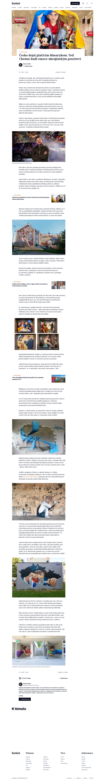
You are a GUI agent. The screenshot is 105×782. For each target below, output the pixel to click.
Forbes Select (88, 7)
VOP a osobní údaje (86, 767)
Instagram (78, 778)
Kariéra (83, 763)
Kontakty (84, 765)
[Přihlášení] (83, 3)
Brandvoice (46, 769)
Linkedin (21, 695)
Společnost (26, 7)
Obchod (62, 759)
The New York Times (30, 477)
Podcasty (68, 7)
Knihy (62, 761)
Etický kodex (85, 769)
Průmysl (20, 7)
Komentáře (46, 759)
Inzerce (83, 761)
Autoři (62, 757)
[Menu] (91, 3)
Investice (14, 7)
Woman (62, 7)
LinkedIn (85, 778)
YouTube (91, 778)
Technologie (34, 7)
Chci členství (75, 3)
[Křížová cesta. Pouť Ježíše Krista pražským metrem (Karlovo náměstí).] (48, 342)
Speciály (56, 7)
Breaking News (47, 767)
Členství (83, 759)
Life (39, 7)
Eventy (81, 7)
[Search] (87, 3)
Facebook (69, 778)
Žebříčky (50, 7)
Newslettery (75, 7)
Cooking (44, 7)
